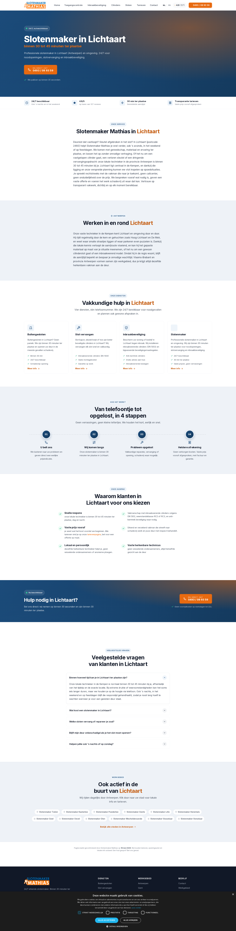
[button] (118, 926)
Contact (182, 883)
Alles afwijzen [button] (130, 920)
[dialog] (118, 911)
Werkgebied (184, 888)
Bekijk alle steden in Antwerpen (116, 826)
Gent (140, 888)
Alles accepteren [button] (106, 920)
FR (169, 5)
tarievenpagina (94, 534)
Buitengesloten (105, 883)
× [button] (233, 894)
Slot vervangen (105, 888)
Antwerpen (143, 883)
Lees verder (136, 908)
